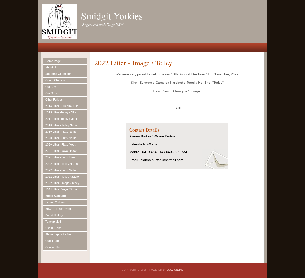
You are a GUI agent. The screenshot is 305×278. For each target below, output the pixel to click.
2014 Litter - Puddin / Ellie (62, 106)
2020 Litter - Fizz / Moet (60, 144)
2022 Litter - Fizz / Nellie (60, 170)
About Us (51, 67)
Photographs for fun (58, 234)
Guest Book (52, 241)
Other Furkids (54, 99)
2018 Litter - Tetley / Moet (61, 125)
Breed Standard (55, 196)
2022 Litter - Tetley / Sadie (62, 176)
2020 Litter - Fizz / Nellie (60, 138)
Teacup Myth (53, 221)
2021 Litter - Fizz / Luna (60, 157)
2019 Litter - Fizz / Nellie (60, 131)
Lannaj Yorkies (55, 202)
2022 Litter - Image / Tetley (62, 183)
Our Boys (51, 86)
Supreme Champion (58, 74)
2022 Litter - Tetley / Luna (61, 164)
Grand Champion (56, 80)
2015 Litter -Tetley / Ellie (60, 112)
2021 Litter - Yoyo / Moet (60, 151)
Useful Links (53, 228)
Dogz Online (175, 269)
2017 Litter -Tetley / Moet (61, 119)
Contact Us (52, 247)
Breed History (54, 215)
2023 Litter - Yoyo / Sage (61, 189)
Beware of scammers (58, 208)
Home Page (53, 61)
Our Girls (51, 93)
